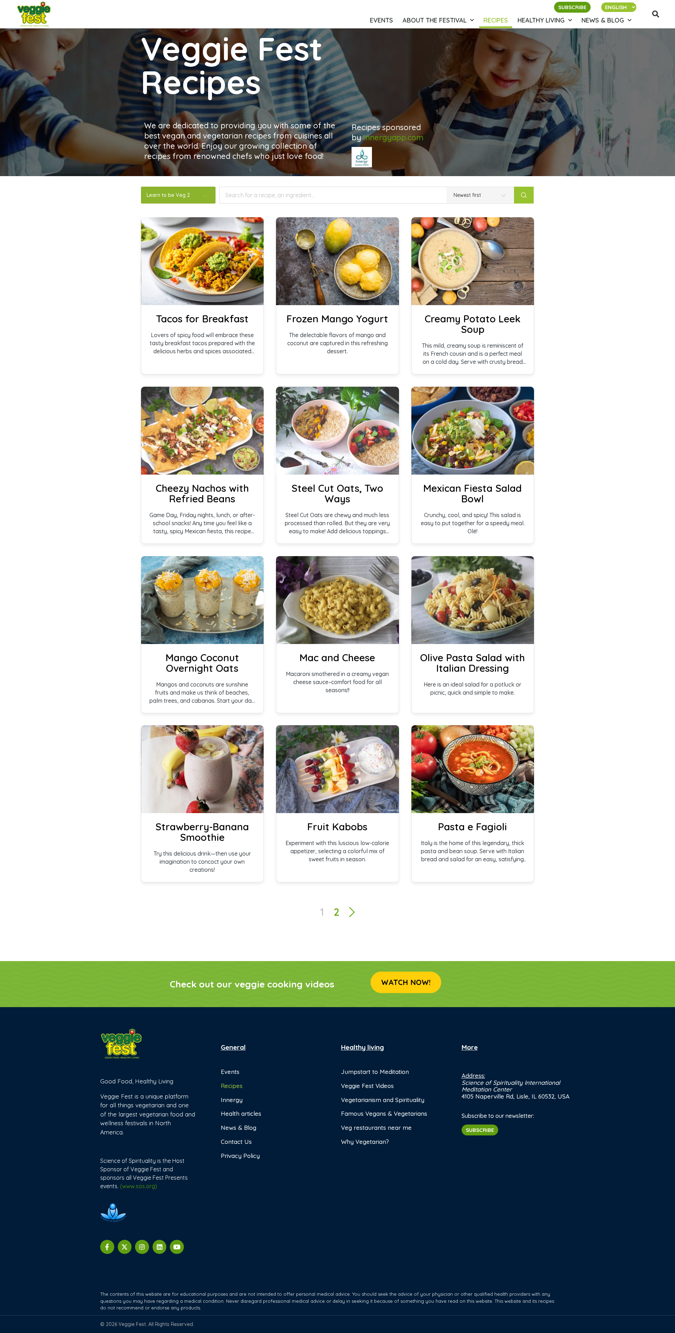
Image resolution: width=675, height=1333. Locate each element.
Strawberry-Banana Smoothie (202, 832)
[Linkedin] (160, 1247)
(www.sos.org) (138, 1186)
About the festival (435, 20)
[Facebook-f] (107, 1247)
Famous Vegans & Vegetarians (384, 1113)
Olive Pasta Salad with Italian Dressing (472, 663)
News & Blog (602, 20)
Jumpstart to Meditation (375, 1071)
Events (381, 20)
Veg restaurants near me (376, 1127)
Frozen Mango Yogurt (337, 319)
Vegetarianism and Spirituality (382, 1099)
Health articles (241, 1113)
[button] (656, 14)
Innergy (232, 1099)
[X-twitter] (125, 1247)
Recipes (495, 20)
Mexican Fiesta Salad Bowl (472, 493)
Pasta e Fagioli (472, 827)
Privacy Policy (240, 1155)
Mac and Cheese (337, 657)
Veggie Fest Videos (367, 1085)
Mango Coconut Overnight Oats (202, 663)
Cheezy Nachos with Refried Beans (202, 493)
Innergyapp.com (393, 137)
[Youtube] (177, 1247)
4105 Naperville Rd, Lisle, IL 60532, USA (516, 1096)
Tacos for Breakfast (202, 319)
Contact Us (236, 1141)
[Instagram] (142, 1247)
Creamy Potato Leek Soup (473, 324)
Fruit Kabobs (337, 827)
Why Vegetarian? (365, 1141)
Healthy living (541, 20)
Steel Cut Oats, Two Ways (337, 493)
